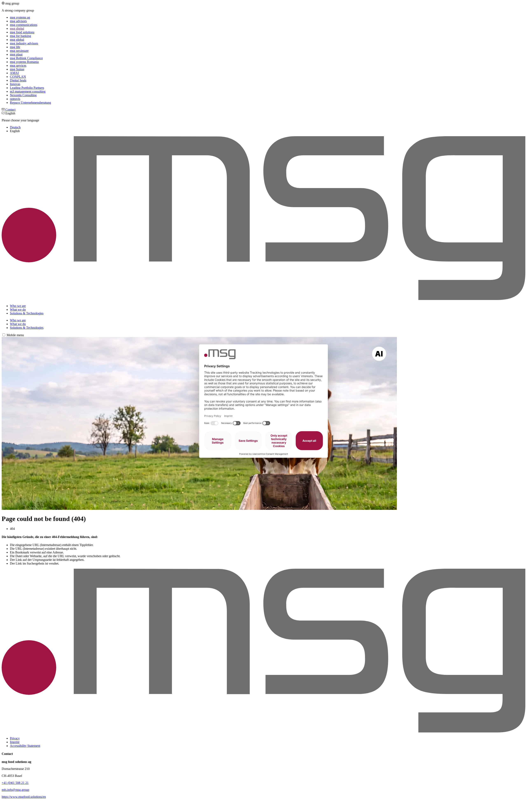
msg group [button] (26, 53)
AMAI (14, 73)
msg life (15, 47)
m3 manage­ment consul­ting (27, 91)
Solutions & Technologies (26, 313)
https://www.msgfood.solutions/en (24, 797)
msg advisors (18, 21)
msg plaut (16, 54)
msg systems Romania (24, 62)
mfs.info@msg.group (15, 790)
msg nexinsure (19, 50)
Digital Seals (18, 80)
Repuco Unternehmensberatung (30, 102)
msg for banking (20, 36)
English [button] (20, 122)
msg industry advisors (24, 43)
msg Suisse (17, 69)
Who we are (18, 306)
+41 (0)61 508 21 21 (15, 783)
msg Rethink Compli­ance (26, 58)
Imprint (14, 742)
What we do (18, 309)
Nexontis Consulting (23, 95)
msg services (18, 65)
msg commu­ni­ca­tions (23, 25)
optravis (15, 99)
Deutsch (15, 127)
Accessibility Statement (25, 745)
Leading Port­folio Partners (27, 87)
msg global (17, 39)
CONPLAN (18, 76)
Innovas (15, 84)
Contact (10, 109)
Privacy (15, 738)
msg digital (17, 28)
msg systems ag (20, 17)
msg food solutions (22, 32)
